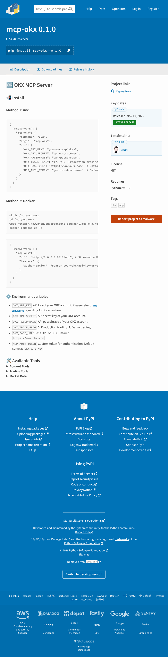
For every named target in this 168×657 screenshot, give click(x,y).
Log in (136, 9)
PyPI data (119, 109)
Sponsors (119, 9)
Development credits (133, 450)
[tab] (19, 69)
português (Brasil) (67, 596)
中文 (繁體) (145, 596)
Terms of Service (82, 474)
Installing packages (31, 428)
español (27, 596)
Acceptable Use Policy (82, 495)
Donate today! (84, 532)
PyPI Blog (82, 428)
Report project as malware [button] (136, 219)
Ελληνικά (102, 596)
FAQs (32, 450)
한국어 (100, 599)
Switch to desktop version (84, 574)
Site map (84, 554)
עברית (74, 599)
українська (87, 596)
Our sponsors (84, 450)
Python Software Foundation (82, 543)
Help (89, 9)
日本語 (51, 596)
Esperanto (86, 599)
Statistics (84, 439)
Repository (123, 91)
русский (160, 596)
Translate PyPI (133, 439)
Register (153, 9)
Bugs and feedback (135, 428)
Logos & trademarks (84, 445)
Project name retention (31, 445)
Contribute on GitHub (133, 434)
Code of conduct (82, 484)
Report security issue (84, 479)
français (39, 596)
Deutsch (114, 596)
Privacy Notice (82, 490)
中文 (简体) (129, 596)
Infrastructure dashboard (82, 434)
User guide (31, 439)
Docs (102, 9)
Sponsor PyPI (135, 445)
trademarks (122, 539)
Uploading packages (31, 434)
